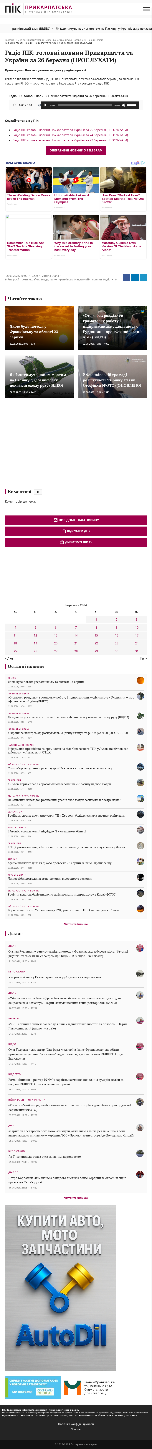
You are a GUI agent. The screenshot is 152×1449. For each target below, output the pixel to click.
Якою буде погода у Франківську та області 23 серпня (34, 331)
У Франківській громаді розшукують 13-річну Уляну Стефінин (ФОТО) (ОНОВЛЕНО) (112, 380)
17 (136, 635)
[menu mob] (146, 9)
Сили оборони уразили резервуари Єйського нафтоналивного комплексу (60, 768)
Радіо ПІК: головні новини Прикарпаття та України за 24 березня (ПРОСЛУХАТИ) (70, 135)
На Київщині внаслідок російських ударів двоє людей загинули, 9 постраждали (64, 800)
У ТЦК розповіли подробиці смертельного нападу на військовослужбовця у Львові (66, 847)
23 (116, 643)
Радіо (100, 40)
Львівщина (14, 780)
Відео (12, 1044)
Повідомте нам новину (79, 520)
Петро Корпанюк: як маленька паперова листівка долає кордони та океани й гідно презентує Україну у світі (67, 1180)
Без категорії (15, 811)
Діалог (15, 933)
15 (96, 635)
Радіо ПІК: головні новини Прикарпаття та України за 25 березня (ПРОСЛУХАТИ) (70, 130)
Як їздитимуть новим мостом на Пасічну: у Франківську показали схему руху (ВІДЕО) (76, 29)
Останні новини (26, 666)
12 (35, 635)
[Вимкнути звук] (123, 105)
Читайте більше (76, 924)
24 (136, 643)
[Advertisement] (59, 445)
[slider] (132, 104)
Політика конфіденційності (76, 1424)
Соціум (12, 678)
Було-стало (16, 971)
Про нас (76, 1429)
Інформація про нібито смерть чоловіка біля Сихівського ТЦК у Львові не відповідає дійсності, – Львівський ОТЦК (68, 750)
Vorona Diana (50, 275)
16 (116, 635)
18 (15, 643)
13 (55, 635)
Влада (48, 40)
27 (55, 651)
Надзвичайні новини (84, 40)
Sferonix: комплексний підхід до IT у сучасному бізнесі (47, 831)
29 (96, 651)
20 (55, 643)
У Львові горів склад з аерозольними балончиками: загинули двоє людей (59, 784)
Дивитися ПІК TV (78, 542)
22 (96, 643)
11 (15, 635)
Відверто (14, 1074)
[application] (90, 105)
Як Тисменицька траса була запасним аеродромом (44, 1156)
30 (116, 651)
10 (136, 627)
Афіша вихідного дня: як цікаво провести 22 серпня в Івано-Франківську (59, 863)
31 (136, 651)
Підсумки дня (78, 531)
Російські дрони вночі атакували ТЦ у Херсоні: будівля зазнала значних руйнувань (66, 815)
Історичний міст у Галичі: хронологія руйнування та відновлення (55, 977)
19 (35, 643)
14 (76, 635)
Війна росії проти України (30, 40)
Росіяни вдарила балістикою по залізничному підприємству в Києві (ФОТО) (62, 894)
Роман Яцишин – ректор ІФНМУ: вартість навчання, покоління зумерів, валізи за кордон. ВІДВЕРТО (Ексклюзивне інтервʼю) (65, 1082)
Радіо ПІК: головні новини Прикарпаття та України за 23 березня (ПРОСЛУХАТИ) (70, 140)
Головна (9, 40)
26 (35, 651)
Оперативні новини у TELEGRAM (76, 150)
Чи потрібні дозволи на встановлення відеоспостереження (50, 878)
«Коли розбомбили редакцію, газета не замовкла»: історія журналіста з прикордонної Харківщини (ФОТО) (69, 1108)
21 (76, 643)
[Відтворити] (45, 105)
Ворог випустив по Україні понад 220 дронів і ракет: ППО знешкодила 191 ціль (63, 910)
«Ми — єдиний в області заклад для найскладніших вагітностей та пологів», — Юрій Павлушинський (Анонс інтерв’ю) (67, 1026)
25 (15, 651)
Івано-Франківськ (62, 40)
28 (76, 651)
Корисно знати (17, 827)
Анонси (12, 859)
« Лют (9, 658)
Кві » (143, 658)
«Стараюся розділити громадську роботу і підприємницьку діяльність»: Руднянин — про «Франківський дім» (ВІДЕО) (112, 326)
